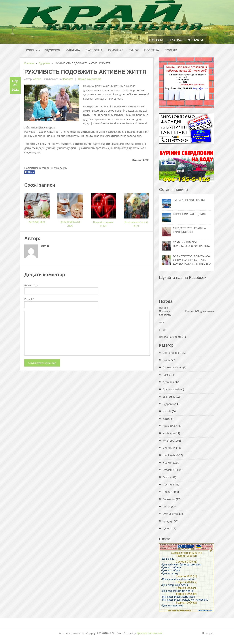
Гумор (134, 50)
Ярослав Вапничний (149, 633)
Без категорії (171, 352)
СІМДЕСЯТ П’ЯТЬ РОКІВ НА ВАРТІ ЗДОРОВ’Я (189, 229)
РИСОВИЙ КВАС (37, 222)
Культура (73, 50)
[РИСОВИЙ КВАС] (37, 204)
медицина (169, 448)
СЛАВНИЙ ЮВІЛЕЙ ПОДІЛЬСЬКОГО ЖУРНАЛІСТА (191, 244)
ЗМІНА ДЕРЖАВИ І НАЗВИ (189, 200)
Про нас (175, 40)
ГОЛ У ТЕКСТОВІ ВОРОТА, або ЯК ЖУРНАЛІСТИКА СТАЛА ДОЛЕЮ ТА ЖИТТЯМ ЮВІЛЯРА (192, 260)
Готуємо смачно (172, 367)
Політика (151, 50)
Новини (32, 50)
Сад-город (169, 499)
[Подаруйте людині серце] (103, 204)
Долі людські (171, 389)
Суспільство (170, 513)
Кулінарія (169, 433)
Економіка (94, 50)
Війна (166, 360)
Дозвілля (168, 382)
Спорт (166, 506)
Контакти (195, 40)
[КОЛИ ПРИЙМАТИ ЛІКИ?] (70, 204)
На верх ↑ (208, 633)
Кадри (167, 418)
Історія (167, 411)
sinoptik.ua (179, 337)
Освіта (167, 477)
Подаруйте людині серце (103, 224)
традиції (168, 521)
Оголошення (171, 470)
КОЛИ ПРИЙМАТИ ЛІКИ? (70, 224)
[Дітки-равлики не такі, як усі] (136, 204)
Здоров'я (44, 63)
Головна (156, 40)
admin (37, 79)
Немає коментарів (89, 79)
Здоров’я (52, 50)
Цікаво (167, 528)
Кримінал (115, 50)
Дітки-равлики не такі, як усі (136, 224)
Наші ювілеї (170, 455)
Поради (171, 50)
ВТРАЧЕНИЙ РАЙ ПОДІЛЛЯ (189, 214)
